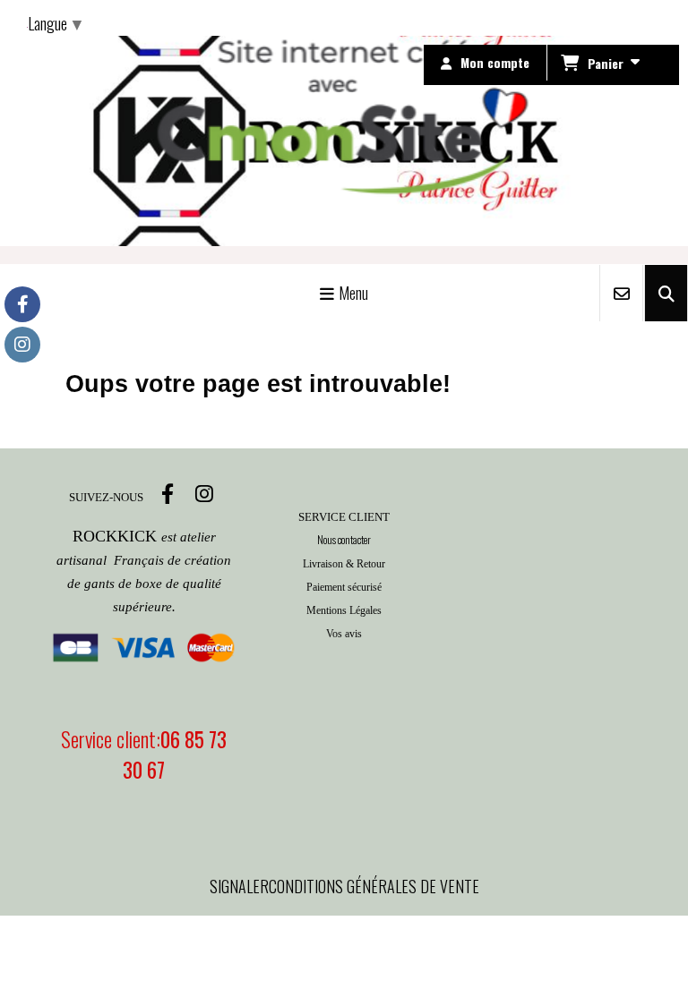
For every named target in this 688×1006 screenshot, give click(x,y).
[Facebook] (22, 304)
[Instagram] (22, 344)
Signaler (239, 886)
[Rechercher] (666, 293)
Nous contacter (344, 539)
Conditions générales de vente (374, 886)
